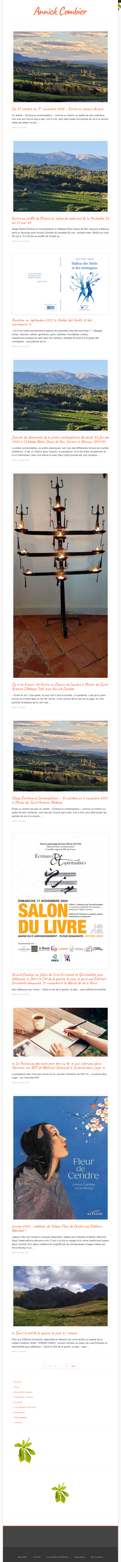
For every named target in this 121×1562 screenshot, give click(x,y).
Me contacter (97, 1556)
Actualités (22, 1556)
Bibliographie (21, 1417)
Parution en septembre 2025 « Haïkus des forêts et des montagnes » (52, 322)
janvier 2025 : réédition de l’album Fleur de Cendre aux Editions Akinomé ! (57, 1228)
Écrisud (18, 1402)
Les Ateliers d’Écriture (25, 1407)
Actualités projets (23, 1392)
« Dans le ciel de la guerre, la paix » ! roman (44, 1333)
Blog (17, 1387)
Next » (74, 1366)
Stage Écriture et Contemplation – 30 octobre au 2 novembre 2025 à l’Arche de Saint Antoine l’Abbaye (60, 800)
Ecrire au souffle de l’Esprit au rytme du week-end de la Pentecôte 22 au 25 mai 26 (60, 220)
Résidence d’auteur (24, 1397)
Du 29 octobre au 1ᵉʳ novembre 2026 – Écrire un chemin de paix (57, 108)
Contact (18, 1422)
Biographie (20, 1412)
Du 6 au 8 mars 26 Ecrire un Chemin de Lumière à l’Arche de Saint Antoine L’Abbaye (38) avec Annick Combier (59, 686)
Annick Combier (60, 11)
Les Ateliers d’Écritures (57, 1556)
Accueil (18, 1381)
